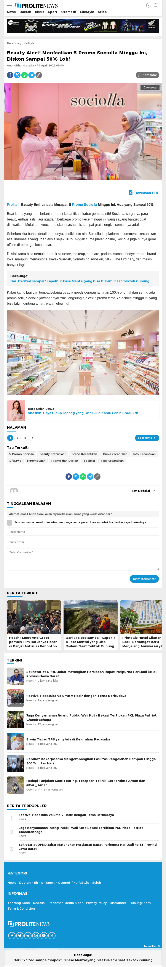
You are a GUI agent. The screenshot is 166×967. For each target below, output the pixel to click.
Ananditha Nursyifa (20, 65)
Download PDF (146, 193)
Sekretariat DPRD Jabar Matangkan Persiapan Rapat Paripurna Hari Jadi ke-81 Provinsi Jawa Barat (91, 674)
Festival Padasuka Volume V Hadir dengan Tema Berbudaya (76, 696)
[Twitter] (17, 75)
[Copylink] (38, 75)
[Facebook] (10, 75)
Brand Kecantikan (84, 454)
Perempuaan (36, 460)
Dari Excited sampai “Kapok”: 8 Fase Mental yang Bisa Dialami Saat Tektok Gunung (79, 281)
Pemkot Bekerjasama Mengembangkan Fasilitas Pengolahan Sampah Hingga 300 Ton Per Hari (91, 761)
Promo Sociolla (84, 204)
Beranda (13, 43)
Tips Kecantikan (112, 460)
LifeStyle (28, 43)
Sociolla (89, 460)
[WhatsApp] (24, 75)
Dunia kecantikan (115, 454)
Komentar (149, 75)
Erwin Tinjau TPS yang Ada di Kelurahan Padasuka (68, 739)
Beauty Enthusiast (53, 454)
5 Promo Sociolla (21, 454)
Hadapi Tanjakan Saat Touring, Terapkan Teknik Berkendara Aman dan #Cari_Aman (85, 783)
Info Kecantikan (144, 454)
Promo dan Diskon (64, 460)
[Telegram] (31, 75)
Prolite (12, 204)
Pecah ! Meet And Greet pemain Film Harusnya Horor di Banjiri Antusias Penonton (33, 642)
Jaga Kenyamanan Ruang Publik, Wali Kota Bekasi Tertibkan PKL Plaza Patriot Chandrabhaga (91, 717)
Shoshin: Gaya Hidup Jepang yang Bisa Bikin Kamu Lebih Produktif (83, 413)
